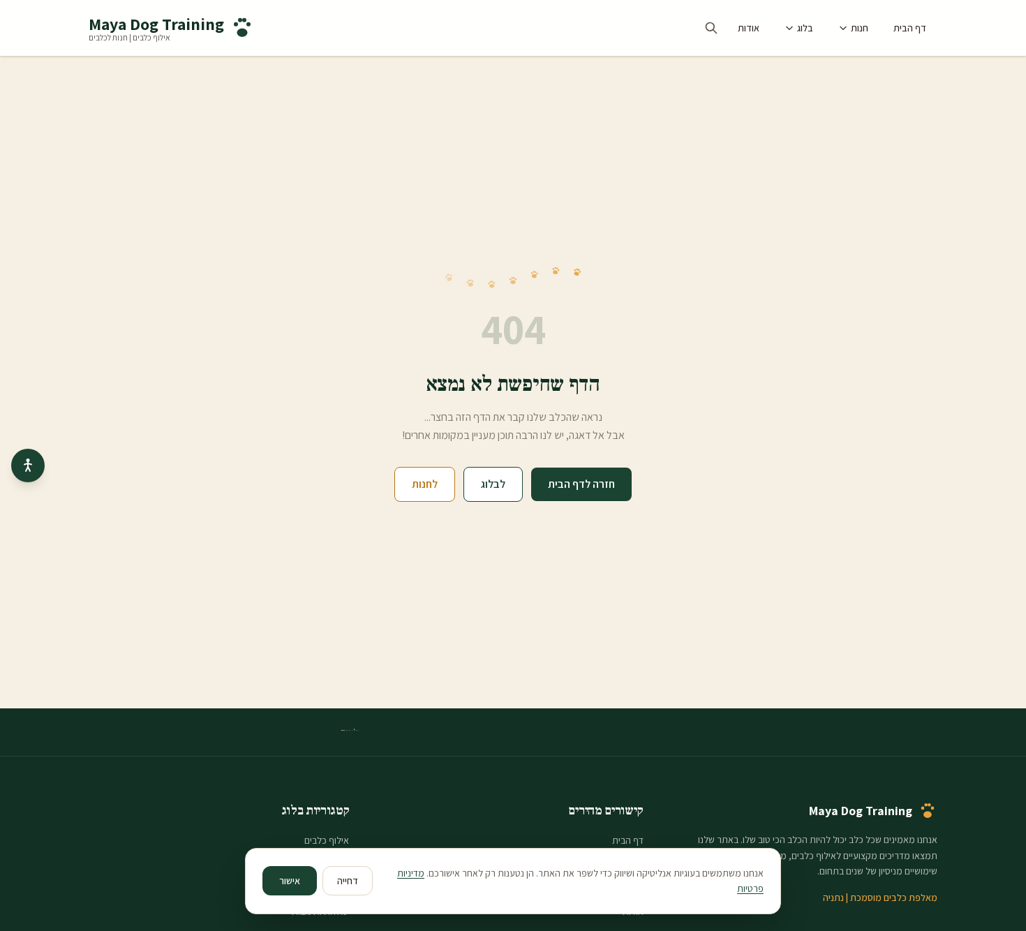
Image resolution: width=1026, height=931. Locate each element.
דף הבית (909, 28)
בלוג (805, 28)
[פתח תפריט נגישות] (28, 465)
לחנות (425, 484)
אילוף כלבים (326, 840)
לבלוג (493, 484)
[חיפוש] (711, 27)
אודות (748, 28)
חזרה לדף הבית (581, 484)
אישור (289, 880)
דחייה (347, 880)
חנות (859, 28)
